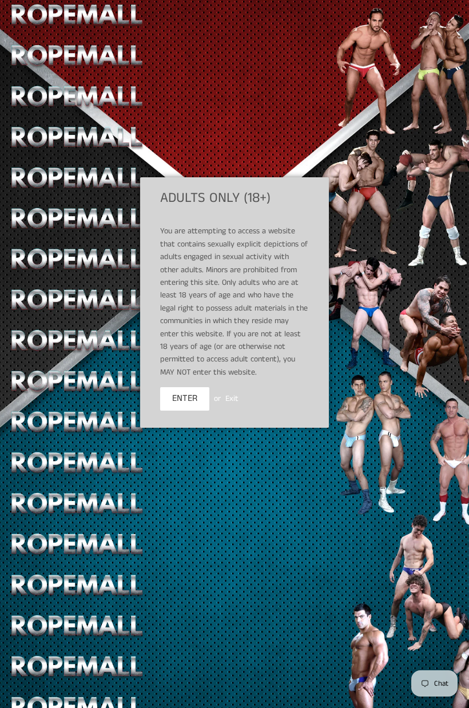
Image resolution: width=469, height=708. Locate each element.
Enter (184, 398)
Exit (232, 398)
